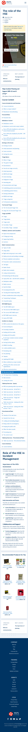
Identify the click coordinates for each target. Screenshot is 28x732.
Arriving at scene (7, 145)
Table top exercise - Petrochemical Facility (14, 440)
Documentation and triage (10, 185)
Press (14, 646)
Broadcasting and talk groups (10, 275)
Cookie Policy (14, 706)
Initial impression (7, 171)
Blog (14, 649)
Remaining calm (7, 351)
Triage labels (6, 219)
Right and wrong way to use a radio (12, 253)
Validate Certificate (14, 671)
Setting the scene (8, 154)
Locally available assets (9, 348)
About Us (14, 644)
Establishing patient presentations (12, 188)
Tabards (5, 356)
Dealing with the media (9, 332)
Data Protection (14, 702)
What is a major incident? (9, 109)
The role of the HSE (8, 372)
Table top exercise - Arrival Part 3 (12, 395)
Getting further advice (9, 342)
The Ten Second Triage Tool (10, 208)
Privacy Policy (14, 699)
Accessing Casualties (8, 329)
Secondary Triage (7, 225)
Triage (5, 216)
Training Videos (14, 662)
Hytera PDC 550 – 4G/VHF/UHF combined (13, 278)
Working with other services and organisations (11, 365)
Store (14, 668)
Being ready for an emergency (11, 423)
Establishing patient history (10, 190)
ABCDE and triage (7, 174)
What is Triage (7, 160)
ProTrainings (18, 723)
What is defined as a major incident (12, 362)
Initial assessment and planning (11, 148)
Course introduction (8, 106)
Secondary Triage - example (10, 227)
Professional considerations (10, 202)
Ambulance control (8, 123)
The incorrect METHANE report (11, 309)
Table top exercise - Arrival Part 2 (12, 392)
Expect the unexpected (9, 233)
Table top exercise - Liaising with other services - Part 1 (13, 403)
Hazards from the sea (8, 418)
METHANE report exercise (10, 315)
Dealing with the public (9, 335)
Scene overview (7, 151)
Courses (14, 664)
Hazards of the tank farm (9, 415)
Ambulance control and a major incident (13, 126)
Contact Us (14, 688)
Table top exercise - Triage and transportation (11, 398)
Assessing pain (7, 182)
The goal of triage (8, 162)
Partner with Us (14, 691)
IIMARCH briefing (7, 345)
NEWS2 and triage (8, 196)
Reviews (14, 686)
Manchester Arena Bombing (10, 111)
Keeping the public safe (9, 426)
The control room (7, 435)
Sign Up (14, 682)
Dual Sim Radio (7, 287)
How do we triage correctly (10, 168)
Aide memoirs (6, 377)
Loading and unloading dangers (11, 421)
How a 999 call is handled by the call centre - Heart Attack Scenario (14, 139)
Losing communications (9, 273)
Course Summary (7, 446)
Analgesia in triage (8, 179)
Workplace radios (7, 281)
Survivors (5, 242)
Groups (14, 666)
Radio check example (8, 270)
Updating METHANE (8, 359)
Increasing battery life (9, 290)
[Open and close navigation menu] (25, 2)
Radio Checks (6, 267)
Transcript (6, 66)
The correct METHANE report (10, 312)
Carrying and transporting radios (11, 292)
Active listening (7, 176)
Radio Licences (7, 284)
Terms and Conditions (14, 704)
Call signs (5, 264)
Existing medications (8, 193)
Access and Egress (8, 326)
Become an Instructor (14, 653)
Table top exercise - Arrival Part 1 (12, 389)
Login (14, 679)
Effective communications (10, 369)
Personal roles (7, 117)
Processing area (7, 432)
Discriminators (7, 165)
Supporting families (8, 239)
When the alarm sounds (9, 429)
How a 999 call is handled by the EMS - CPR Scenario (14, 134)
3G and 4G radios (7, 301)
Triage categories (8, 199)
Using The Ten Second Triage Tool (12, 210)
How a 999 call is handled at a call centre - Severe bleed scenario (14, 130)
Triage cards (6, 222)
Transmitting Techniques (9, 298)
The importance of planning (10, 375)
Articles (14, 684)
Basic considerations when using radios (13, 295)
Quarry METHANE (7, 318)
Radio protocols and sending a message (13, 256)
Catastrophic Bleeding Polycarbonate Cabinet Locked (20, 598)
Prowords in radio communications (12, 262)
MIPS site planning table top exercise (12, 386)
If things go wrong (8, 236)
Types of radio (7, 247)
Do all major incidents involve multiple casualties (13, 338)
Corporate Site (14, 651)
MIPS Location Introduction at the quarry (13, 324)
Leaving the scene (8, 380)
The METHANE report (8, 307)
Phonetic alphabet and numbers (11, 259)
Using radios (6, 250)
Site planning (6, 353)
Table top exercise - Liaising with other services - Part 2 (13, 407)
